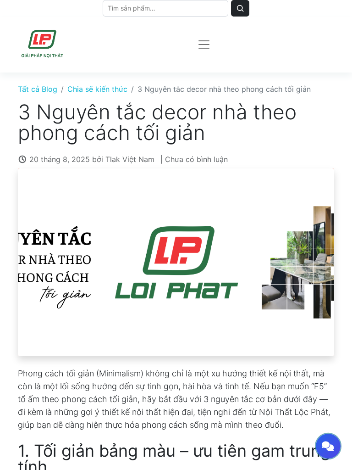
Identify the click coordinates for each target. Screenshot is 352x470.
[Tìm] (240, 8)
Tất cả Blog (37, 89)
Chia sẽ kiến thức (97, 89)
